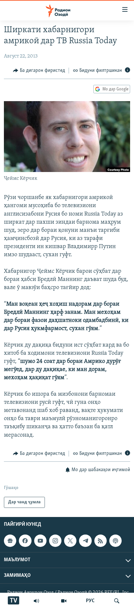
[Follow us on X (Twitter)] (70, 541)
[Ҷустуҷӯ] (117, 601)
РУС (90, 600)
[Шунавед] (36, 601)
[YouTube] (64, 601)
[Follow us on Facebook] (25, 541)
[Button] (39, 70)
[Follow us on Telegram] (85, 541)
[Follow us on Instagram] (55, 541)
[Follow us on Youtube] (40, 541)
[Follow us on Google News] (10, 541)
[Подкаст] (115, 541)
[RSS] (100, 541)
